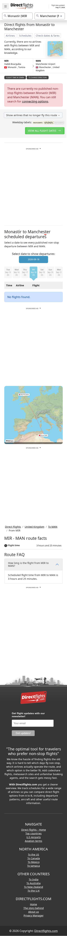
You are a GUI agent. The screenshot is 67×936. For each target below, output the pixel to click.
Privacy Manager (34, 915)
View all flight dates (42, 130)
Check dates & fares (47, 35)
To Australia (33, 883)
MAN (38, 60)
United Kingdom (34, 526)
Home (33, 904)
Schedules (25, 35)
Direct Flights (13, 526)
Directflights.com (46, 931)
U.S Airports (33, 837)
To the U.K (34, 890)
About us (33, 911)
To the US (33, 854)
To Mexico (33, 862)
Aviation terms (33, 841)
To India (33, 879)
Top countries (33, 833)
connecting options (35, 101)
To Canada (33, 858)
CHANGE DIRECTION (38, 77)
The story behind (33, 908)
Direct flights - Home (33, 829)
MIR (6, 60)
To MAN (52, 526)
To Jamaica (33, 865)
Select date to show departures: (33, 254)
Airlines (10, 35)
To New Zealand (33, 887)
